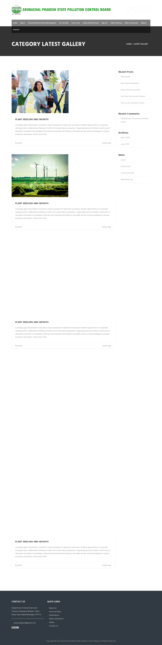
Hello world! (125, 77)
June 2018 (125, 144)
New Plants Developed (130, 83)
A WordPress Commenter (131, 118)
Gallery (143, 23)
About (22, 23)
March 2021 (125, 138)
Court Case (75, 23)
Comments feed (127, 173)
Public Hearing (116, 23)
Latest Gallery (141, 44)
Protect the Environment (130, 90)
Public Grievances (131, 23)
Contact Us (53, 626)
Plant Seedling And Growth (32, 119)
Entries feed (125, 166)
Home (15, 23)
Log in (123, 160)
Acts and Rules (55, 612)
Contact (16, 29)
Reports (105, 23)
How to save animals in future (132, 103)
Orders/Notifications (91, 23)
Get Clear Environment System (133, 96)
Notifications (54, 615)
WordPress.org (127, 179)
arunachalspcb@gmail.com (25, 623)
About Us (52, 608)
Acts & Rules (64, 23)
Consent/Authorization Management (42, 23)
